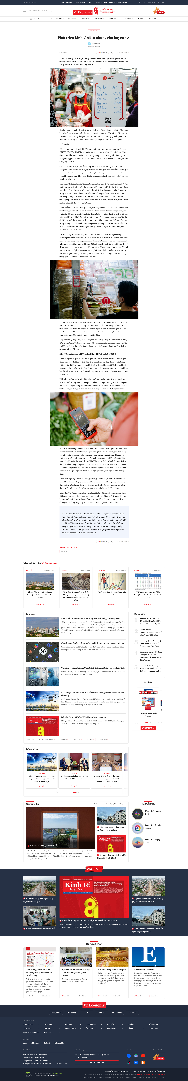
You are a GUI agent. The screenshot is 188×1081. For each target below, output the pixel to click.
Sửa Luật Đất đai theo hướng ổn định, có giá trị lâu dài (111, 828)
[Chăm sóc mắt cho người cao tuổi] (39, 916)
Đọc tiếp (30, 614)
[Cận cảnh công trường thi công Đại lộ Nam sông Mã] (39, 886)
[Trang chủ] (31, 19)
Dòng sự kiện (94, 944)
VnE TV (97, 2)
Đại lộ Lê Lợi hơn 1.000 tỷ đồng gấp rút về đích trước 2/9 (147, 900)
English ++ (122, 2)
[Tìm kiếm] (30, 10)
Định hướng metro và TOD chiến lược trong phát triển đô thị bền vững (39, 973)
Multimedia (32, 804)
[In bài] (61, 52)
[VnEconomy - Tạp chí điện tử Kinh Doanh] (94, 1005)
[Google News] (163, 2)
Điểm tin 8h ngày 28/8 (152, 841)
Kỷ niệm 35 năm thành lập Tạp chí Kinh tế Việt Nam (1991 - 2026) (76, 973)
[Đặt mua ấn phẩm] (159, 10)
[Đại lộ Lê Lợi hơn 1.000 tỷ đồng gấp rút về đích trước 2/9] (148, 886)
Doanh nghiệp (113, 19)
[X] (144, 2)
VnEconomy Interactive (144, 970)
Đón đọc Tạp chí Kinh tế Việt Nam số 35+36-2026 (83, 717)
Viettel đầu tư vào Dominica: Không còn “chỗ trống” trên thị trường (40, 594)
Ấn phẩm (148, 683)
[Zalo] (148, 2)
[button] (74, 792)
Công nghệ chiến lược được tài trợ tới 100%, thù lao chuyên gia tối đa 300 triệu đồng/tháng (151, 656)
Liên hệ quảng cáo (97, 1062)
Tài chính (60, 19)
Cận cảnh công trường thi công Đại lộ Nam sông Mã (38, 900)
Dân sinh (152, 19)
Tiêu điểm (38, 19)
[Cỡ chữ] (65, 52)
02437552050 (82, 1057)
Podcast (104, 804)
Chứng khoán (66, 2)
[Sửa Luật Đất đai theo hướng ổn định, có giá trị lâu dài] (148, 916)
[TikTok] (158, 2)
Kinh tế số (72, 19)
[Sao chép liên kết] (123, 52)
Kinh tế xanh (85, 19)
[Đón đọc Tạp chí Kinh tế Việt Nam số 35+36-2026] (94, 897)
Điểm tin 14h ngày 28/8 (153, 812)
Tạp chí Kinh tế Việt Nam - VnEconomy (151, 1074)
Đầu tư (49, 19)
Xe (90, 2)
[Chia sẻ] (127, 52)
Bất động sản (128, 19)
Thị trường (99, 19)
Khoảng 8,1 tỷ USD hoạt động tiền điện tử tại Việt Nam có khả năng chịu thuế (151, 621)
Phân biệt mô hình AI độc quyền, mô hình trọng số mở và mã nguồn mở (92, 643)
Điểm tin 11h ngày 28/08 (153, 826)
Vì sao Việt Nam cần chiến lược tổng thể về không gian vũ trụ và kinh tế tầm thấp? (92, 694)
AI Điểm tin (148, 804)
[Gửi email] (119, 52)
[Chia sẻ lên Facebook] (111, 52)
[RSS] (143, 1062)
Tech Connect (109, 2)
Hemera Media (57, 1073)
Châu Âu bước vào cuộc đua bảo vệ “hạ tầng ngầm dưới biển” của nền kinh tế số (150, 670)
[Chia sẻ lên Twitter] (115, 52)
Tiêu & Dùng (80, 2)
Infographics (112, 804)
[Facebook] (139, 2)
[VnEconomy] (94, 69)
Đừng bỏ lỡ (32, 749)
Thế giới (141, 19)
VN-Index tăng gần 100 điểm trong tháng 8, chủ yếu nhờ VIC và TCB (148, 594)
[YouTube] (153, 2)
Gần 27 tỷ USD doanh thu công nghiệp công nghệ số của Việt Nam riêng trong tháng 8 (107, 778)
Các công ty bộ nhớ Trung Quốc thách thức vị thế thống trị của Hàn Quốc (93, 668)
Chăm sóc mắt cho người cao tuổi (40, 929)
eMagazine (122, 804)
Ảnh (25, 1043)
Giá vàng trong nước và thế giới (112, 970)
